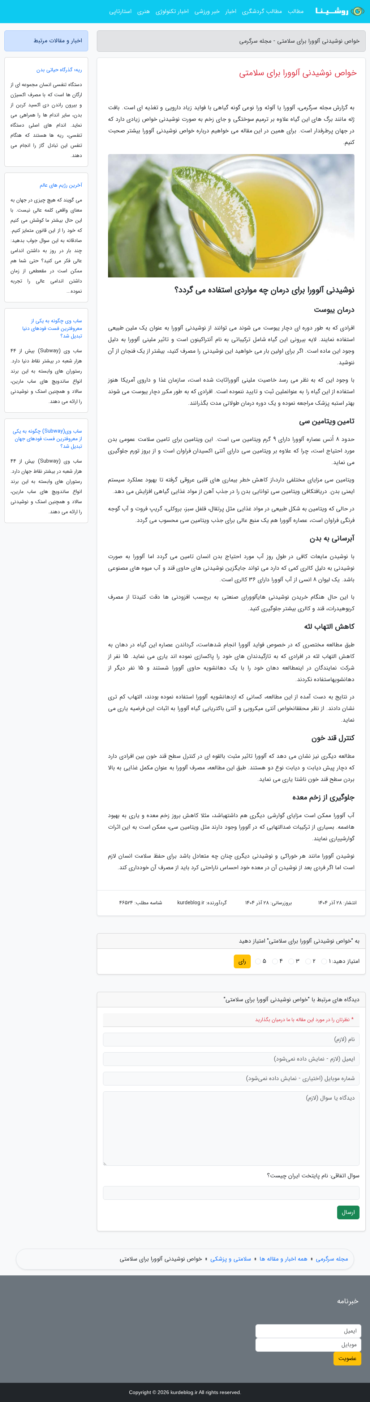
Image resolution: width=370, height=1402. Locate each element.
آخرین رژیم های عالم (61, 185)
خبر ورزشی (207, 11)
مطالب (296, 11)
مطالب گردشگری (262, 11)
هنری (143, 11)
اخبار (230, 11)
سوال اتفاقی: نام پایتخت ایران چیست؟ (313, 1176)
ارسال (348, 1212)
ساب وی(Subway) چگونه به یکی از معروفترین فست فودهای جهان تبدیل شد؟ (47, 439)
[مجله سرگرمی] (339, 11)
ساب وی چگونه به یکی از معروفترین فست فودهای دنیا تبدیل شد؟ (52, 328)
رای (242, 961)
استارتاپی (120, 11)
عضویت (347, 1358)
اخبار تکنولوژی (172, 11)
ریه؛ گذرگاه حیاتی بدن (59, 70)
